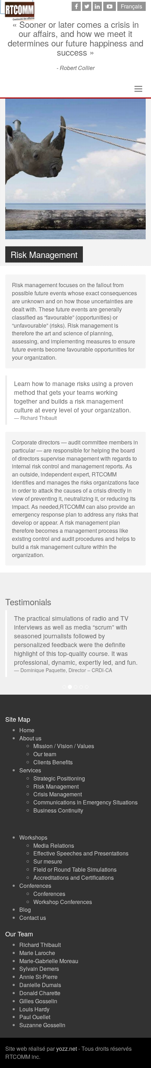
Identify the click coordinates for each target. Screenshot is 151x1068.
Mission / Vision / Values (63, 746)
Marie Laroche (37, 953)
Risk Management (56, 786)
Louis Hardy (34, 1009)
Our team (44, 754)
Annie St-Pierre (38, 977)
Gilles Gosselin (38, 1001)
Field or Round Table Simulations (75, 869)
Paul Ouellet (34, 1017)
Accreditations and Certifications (73, 877)
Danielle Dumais (40, 985)
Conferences (49, 894)
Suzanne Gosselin (42, 1025)
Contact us (32, 918)
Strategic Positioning (59, 778)
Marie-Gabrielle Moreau (48, 961)
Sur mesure (47, 861)
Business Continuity (58, 810)
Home (26, 730)
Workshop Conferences (62, 902)
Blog (25, 909)
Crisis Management (57, 794)
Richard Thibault (40, 945)
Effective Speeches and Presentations (81, 853)
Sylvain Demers (39, 969)
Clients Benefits (53, 762)
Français (131, 6)
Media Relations (53, 845)
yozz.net (66, 1048)
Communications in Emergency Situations (85, 802)
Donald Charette (39, 993)
